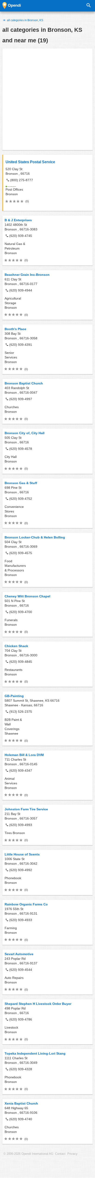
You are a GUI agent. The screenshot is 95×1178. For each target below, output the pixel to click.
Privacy (72, 1153)
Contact (60, 1153)
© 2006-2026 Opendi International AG (28, 1153)
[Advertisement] (47, 99)
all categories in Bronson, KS (24, 20)
